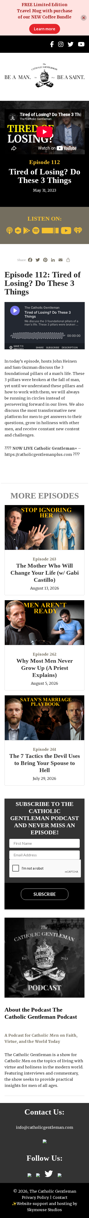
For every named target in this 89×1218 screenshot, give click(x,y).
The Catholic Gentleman (45, 75)
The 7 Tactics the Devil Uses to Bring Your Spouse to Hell (44, 763)
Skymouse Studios (44, 1209)
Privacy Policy (35, 1197)
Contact (60, 1197)
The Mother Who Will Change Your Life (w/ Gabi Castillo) (44, 572)
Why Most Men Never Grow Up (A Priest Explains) (44, 668)
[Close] (84, 18)
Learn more (44, 28)
